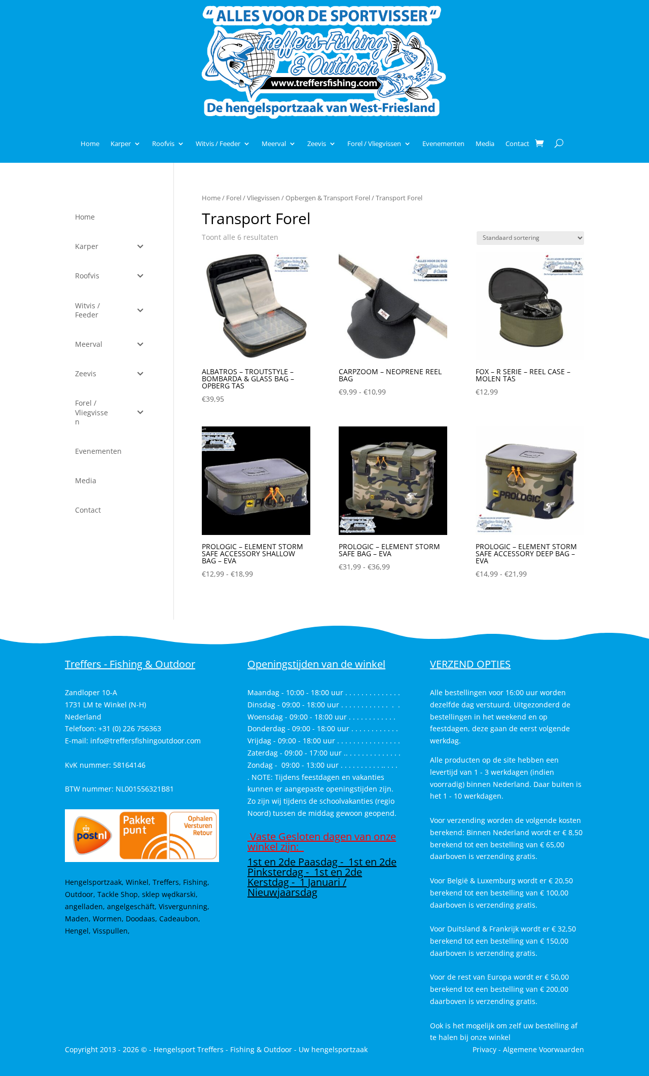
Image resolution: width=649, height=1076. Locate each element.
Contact (517, 143)
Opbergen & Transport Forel (327, 197)
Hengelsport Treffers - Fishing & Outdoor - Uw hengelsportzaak (261, 1049)
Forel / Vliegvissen (374, 143)
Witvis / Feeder (218, 143)
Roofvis (163, 143)
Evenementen (443, 143)
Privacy (484, 1049)
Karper (121, 143)
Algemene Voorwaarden (543, 1049)
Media (485, 143)
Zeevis (316, 143)
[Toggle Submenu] (140, 246)
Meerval (274, 143)
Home (90, 143)
